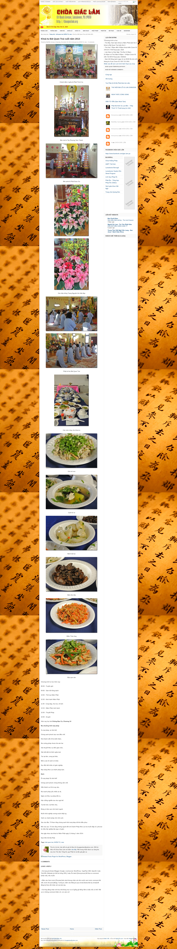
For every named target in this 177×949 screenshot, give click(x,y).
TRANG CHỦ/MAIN (45, 1)
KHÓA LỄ (69, 30)
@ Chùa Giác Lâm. (57, 938)
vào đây (73, 849)
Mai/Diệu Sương (116, 122)
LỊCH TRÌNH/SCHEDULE (84, 1)
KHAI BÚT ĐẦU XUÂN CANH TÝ (117, 226)
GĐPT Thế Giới (111, 164)
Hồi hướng (109, 79)
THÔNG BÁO (53, 30)
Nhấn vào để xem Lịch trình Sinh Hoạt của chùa (119, 64)
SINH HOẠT (86, 30)
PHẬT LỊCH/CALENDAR (99, 1)
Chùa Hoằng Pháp (111, 160)
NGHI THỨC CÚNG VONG (120, 94)
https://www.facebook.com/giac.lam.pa (118, 153)
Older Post (98, 929)
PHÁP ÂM (103, 30)
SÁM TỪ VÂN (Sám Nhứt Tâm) (116, 101)
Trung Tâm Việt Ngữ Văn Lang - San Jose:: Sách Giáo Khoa (120, 231)
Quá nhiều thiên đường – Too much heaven (120, 220)
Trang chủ (52, 34)
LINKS (119, 3)
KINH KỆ (62, 30)
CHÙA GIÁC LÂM (127, 115)
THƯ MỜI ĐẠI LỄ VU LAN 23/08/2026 (123, 87)
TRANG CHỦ (44, 30)
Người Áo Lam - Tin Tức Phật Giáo (120, 224)
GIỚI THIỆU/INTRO (71, 1)
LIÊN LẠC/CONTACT (58, 1)
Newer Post (45, 929)
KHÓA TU (77, 30)
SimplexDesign (132, 938)
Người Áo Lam (119, 938)
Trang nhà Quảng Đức (113, 192)
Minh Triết (106, 938)
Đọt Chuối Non (113, 218)
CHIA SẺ (119, 30)
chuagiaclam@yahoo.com (71, 940)
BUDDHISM (127, 30)
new (70, 34)
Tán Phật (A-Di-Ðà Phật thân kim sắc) (118, 83)
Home (72, 929)
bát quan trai (59, 34)
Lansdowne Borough (112, 167)
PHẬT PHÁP (95, 30)
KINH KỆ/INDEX (112, 1)
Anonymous (115, 115)
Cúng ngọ (109, 74)
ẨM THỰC (111, 30)
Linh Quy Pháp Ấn (111, 177)
